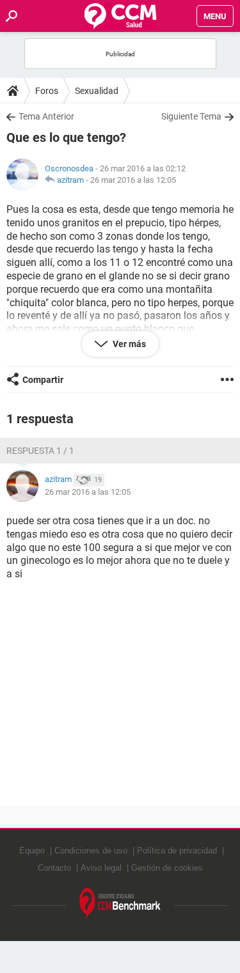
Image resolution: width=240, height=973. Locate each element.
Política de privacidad (177, 850)
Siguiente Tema (191, 116)
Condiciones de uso (90, 850)
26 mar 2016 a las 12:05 (133, 180)
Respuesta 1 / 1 (40, 451)
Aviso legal (101, 868)
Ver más (128, 344)
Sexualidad (96, 91)
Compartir (42, 380)
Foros (46, 91)
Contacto (54, 868)
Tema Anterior (46, 116)
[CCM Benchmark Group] (120, 903)
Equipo (32, 850)
